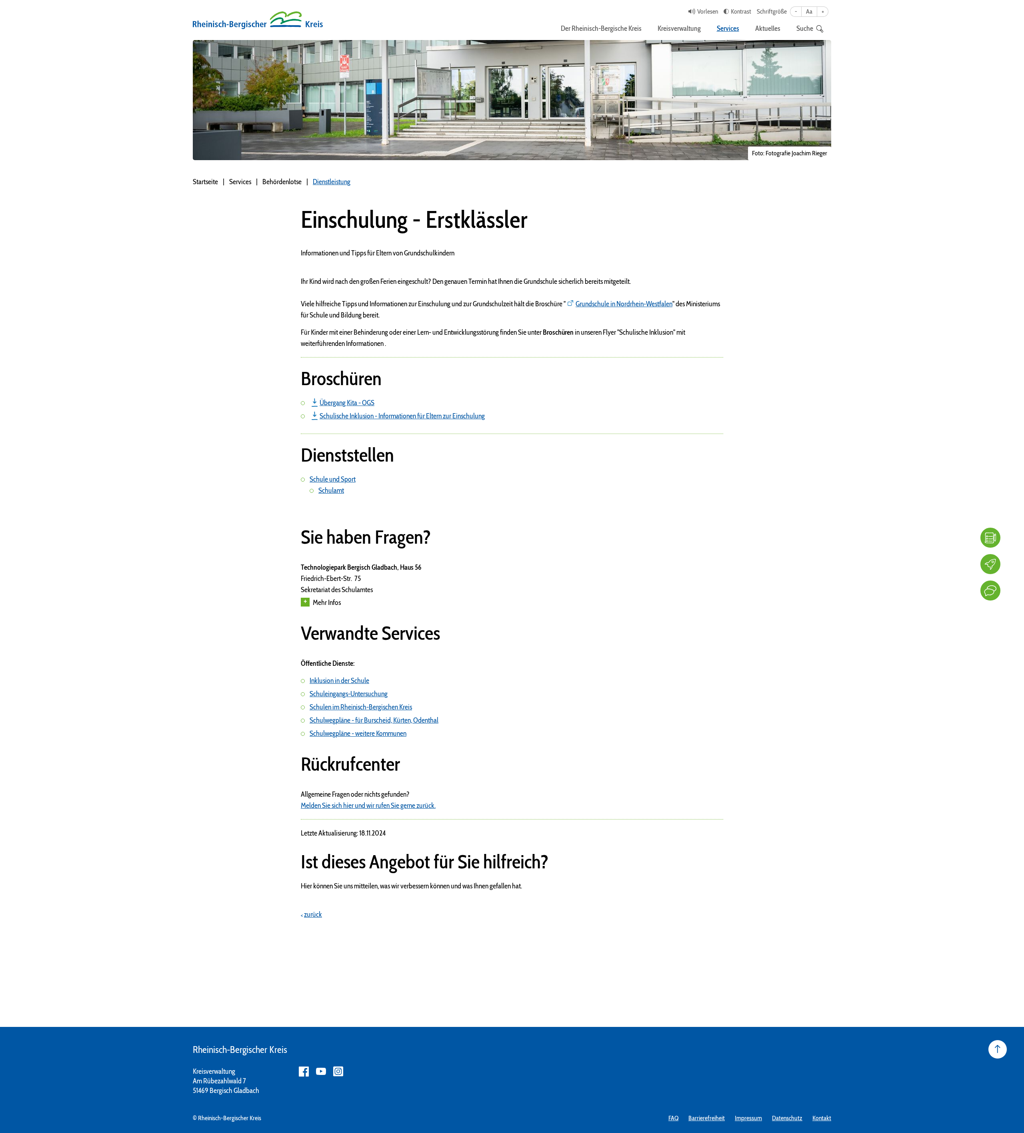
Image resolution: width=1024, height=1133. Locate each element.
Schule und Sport (333, 479)
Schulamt (331, 490)
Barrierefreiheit (706, 1118)
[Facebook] (304, 1072)
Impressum (748, 1118)
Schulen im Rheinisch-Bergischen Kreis (361, 707)
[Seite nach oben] (997, 1049)
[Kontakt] (990, 590)
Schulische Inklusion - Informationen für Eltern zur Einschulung (402, 416)
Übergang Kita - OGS (347, 402)
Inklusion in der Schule (339, 680)
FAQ (673, 1118)
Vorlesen (707, 11)
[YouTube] (321, 1072)
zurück (313, 914)
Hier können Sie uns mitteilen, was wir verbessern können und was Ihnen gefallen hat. (411, 886)
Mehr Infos (327, 602)
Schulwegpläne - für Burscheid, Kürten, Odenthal (374, 720)
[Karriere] (990, 564)
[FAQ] (990, 537)
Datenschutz (787, 1118)
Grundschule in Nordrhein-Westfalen (624, 303)
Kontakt (821, 1118)
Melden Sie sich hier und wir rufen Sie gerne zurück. (368, 805)
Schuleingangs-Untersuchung (349, 693)
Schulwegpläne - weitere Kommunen (358, 733)
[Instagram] (338, 1072)
